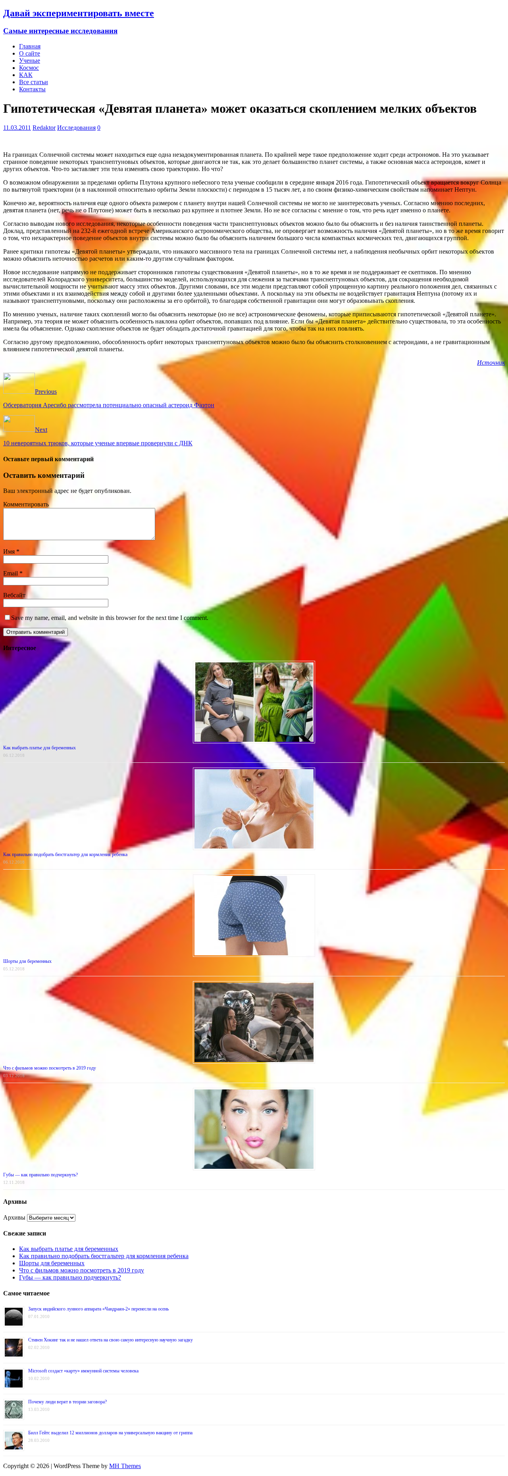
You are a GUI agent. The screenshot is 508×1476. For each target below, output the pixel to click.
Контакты (32, 89)
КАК (26, 74)
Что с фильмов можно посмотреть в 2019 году (49, 1068)
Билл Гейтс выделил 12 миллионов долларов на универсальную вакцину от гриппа (110, 1433)
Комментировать (26, 504)
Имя (9, 551)
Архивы (14, 1217)
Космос (29, 67)
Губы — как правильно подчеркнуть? (40, 1175)
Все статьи (33, 82)
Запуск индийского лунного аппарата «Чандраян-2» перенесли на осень (98, 1309)
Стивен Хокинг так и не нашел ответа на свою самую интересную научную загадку (110, 1340)
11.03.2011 (17, 127)
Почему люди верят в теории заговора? (67, 1402)
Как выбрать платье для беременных (39, 748)
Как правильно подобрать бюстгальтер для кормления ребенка (65, 854)
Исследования (76, 127)
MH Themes (125, 1466)
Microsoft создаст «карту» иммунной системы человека (83, 1371)
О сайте (29, 53)
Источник (491, 362)
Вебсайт (14, 595)
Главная (29, 46)
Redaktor (44, 127)
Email (11, 573)
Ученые (29, 60)
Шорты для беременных (27, 961)
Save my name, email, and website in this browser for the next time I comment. (109, 617)
